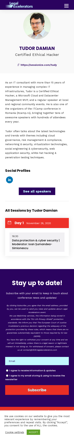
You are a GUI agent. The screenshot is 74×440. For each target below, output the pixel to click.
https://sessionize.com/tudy (38, 64)
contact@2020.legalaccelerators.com (40, 350)
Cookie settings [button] (14, 432)
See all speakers (37, 191)
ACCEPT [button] (33, 432)
